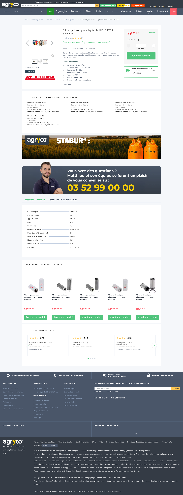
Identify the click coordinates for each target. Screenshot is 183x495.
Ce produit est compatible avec (97, 42)
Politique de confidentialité (127, 471)
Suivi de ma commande (13, 392)
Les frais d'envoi (10, 399)
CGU (94, 442)
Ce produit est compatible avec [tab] (63, 200)
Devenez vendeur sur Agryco (45, 407)
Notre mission (70, 402)
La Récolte (38, 414)
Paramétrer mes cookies (44, 442)
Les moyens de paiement (13, 395)
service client (66, 2)
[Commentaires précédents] (28, 345)
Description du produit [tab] (35, 200)
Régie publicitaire (41, 411)
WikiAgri (37, 418)
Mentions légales (65, 442)
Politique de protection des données (143, 442)
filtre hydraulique (94, 53)
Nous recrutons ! (71, 405)
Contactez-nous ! (71, 392)
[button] (153, 4)
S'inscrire (175, 388)
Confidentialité (82, 442)
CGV (101, 442)
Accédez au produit (36, 317)
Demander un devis (108, 5)
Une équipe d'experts (73, 399)
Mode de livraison (10, 389)
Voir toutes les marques (13, 409)
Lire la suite (67, 84)
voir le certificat (114, 491)
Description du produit (73, 42)
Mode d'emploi (39, 404)
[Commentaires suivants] (154, 345)
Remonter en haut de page (176, 484)
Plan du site (167, 442)
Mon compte (69, 389)
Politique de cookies (115, 442)
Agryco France (49, 445)
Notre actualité (70, 395)
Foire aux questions (41, 401)
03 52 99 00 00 (42, 2)
